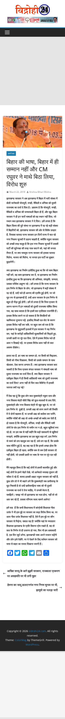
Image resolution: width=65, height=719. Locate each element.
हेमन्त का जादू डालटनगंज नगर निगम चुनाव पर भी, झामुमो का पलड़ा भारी (32, 587)
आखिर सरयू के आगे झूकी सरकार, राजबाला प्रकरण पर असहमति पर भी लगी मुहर (33, 573)
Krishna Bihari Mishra (40, 191)
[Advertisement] (32, 71)
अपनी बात (11, 153)
